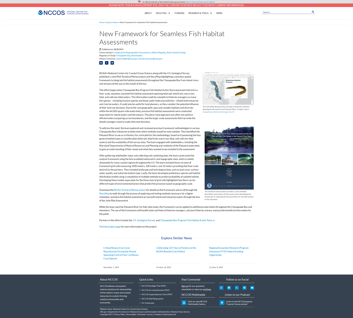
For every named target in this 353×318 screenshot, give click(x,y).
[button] (101, 63)
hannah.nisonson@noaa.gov (150, 58)
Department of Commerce (118, 312)
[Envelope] (252, 288)
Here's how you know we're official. (200, 2)
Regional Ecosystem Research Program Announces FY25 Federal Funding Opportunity (229, 251)
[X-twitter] (237, 288)
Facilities (161, 13)
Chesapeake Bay (123, 55)
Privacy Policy (119, 314)
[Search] (313, 12)
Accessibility (131, 314)
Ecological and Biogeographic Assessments (131, 52)
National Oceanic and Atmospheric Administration (150, 312)
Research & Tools (198, 13)
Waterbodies (136, 55)
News (219, 13)
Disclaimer (142, 314)
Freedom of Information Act (165, 314)
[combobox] (286, 12)
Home (102, 22)
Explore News (112, 22)
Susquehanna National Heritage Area (217, 112)
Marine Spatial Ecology (176, 52)
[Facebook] (229, 288)
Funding (179, 13)
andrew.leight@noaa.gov (126, 58)
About (148, 13)
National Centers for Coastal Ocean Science (130, 309)
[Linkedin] (244, 288)
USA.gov (103, 312)
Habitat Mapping (158, 52)
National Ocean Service (180, 312)
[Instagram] (221, 288)
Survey (150, 314)
